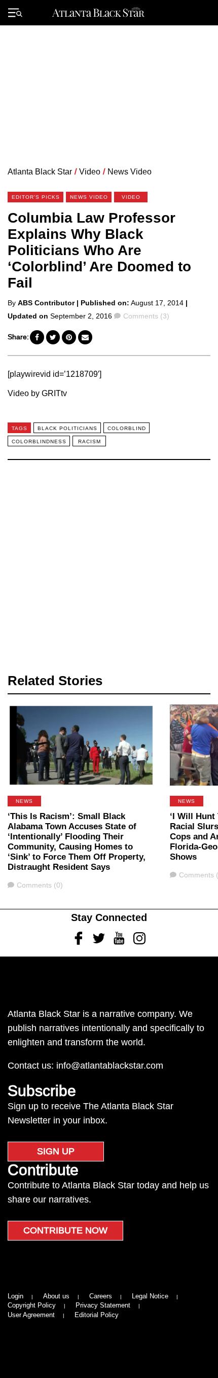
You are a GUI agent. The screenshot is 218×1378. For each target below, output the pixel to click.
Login (15, 1296)
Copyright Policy (32, 1305)
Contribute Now (65, 1230)
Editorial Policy (97, 1315)
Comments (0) (39, 885)
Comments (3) (146, 316)
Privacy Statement (103, 1305)
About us (56, 1296)
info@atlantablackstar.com (109, 1066)
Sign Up (56, 1151)
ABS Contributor (46, 303)
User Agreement (31, 1315)
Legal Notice (150, 1296)
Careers (100, 1296)
